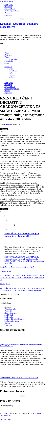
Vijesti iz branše (10, 309)
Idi (22, 19)
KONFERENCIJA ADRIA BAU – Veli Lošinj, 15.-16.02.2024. (19, 378)
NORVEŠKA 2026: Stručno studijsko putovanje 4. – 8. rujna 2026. (21, 234)
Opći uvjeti (8, 7)
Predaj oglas (8, 5)
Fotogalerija (8, 61)
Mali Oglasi (8, 315)
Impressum (8, 15)
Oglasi (6, 57)
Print (1, 132)
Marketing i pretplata (11, 11)
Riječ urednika (9, 9)
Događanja (8, 55)
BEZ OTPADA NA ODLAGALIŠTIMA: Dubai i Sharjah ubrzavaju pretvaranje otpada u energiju (22, 258)
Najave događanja (10, 313)
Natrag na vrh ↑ (5, 419)
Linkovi (7, 63)
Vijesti (6, 53)
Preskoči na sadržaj (7, 1)
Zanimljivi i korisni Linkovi (14, 319)
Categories (8, 67)
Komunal (9, 124)
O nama (7, 13)
